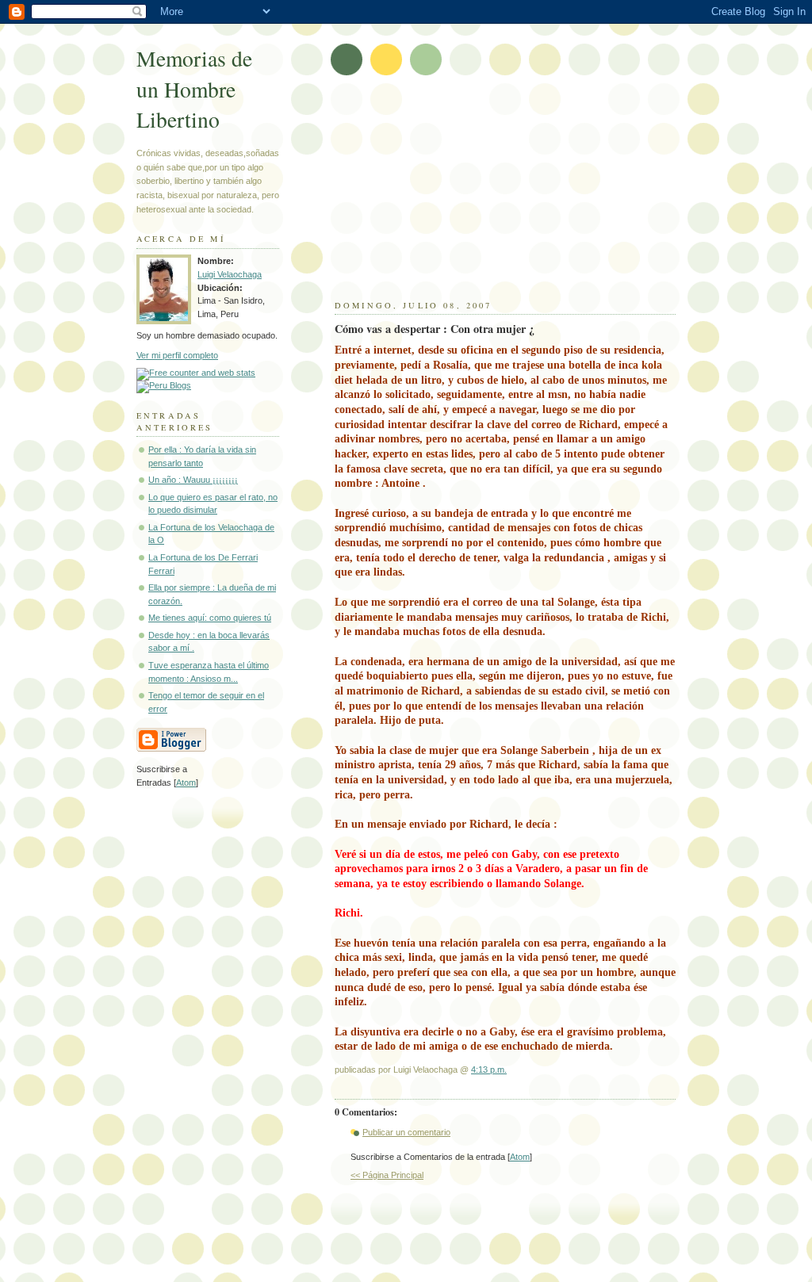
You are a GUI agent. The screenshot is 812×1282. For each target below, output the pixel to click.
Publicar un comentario (406, 1132)
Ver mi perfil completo (177, 355)
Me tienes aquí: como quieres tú (209, 617)
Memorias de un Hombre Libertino (194, 89)
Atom (520, 1156)
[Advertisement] (505, 194)
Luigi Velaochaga (229, 274)
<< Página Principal (386, 1175)
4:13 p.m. (489, 1069)
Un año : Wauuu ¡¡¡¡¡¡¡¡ (193, 479)
